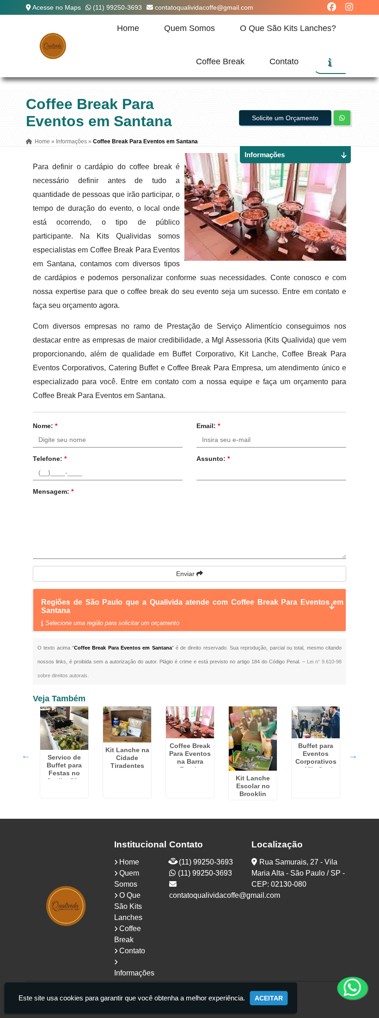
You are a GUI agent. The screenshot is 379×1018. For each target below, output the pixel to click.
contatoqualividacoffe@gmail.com (204, 7)
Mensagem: (53, 491)
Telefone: (50, 458)
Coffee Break (220, 61)
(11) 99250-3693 (117, 7)
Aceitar (269, 998)
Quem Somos (189, 28)
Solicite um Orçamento (285, 118)
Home (128, 28)
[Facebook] (331, 7)
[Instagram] (349, 7)
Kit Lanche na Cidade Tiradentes (127, 757)
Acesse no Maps (56, 7)
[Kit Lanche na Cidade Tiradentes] (127, 724)
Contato (284, 61)
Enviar (186, 573)
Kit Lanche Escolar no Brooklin (253, 785)
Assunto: (213, 458)
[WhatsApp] (346, 988)
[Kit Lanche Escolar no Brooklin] (253, 738)
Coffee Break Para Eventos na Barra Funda (190, 757)
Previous (26, 755)
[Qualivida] (66, 905)
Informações (134, 973)
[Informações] (329, 62)
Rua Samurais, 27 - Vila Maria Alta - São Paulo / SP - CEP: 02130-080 (298, 873)
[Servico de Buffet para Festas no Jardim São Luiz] (64, 728)
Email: (208, 425)
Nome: (45, 425)
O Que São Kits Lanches (128, 906)
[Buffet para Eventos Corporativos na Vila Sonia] (316, 722)
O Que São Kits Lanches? (288, 28)
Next (353, 755)
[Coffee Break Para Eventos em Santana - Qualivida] (53, 46)
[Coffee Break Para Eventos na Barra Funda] (190, 722)
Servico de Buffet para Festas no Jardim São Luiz (64, 773)
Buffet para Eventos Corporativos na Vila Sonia (315, 757)
